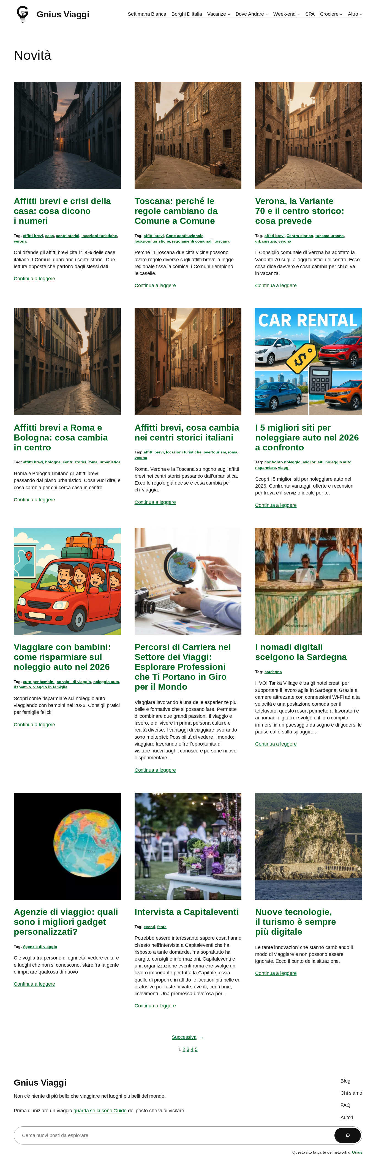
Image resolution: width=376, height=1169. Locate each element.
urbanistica (265, 241)
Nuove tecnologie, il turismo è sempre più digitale (295, 922)
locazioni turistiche (99, 235)
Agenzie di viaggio (40, 946)
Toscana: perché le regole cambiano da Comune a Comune (176, 211)
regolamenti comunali (192, 241)
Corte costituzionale (184, 235)
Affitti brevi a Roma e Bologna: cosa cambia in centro (61, 437)
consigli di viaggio (74, 681)
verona (20, 241)
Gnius (357, 1152)
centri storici (67, 235)
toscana (221, 241)
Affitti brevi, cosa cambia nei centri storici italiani (187, 432)
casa (49, 235)
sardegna (273, 672)
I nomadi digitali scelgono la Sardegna (301, 652)
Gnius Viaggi (63, 14)
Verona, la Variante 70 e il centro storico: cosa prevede (299, 211)
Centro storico (300, 235)
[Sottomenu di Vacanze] (228, 14)
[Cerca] (347, 1135)
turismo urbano (329, 235)
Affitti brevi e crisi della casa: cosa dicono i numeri (62, 211)
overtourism (215, 452)
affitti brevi (33, 235)
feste (162, 927)
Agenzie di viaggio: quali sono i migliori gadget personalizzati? (66, 922)
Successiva (188, 1037)
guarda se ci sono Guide (100, 1111)
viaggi (283, 467)
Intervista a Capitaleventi (187, 912)
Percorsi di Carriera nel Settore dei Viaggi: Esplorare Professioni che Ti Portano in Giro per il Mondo (183, 667)
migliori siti (313, 462)
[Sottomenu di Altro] (360, 14)
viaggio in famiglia (50, 687)
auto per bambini (39, 681)
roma (93, 462)
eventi (149, 927)
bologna (53, 462)
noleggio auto (338, 462)
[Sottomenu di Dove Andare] (266, 14)
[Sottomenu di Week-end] (298, 14)
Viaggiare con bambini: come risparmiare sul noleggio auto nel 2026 (62, 657)
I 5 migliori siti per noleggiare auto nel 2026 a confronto (307, 437)
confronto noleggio (283, 462)
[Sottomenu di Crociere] (341, 14)
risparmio (22, 687)
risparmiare (265, 467)
